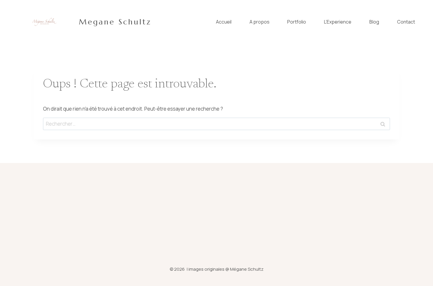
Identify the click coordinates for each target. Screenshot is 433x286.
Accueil (224, 22)
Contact (406, 22)
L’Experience (337, 22)
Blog (374, 22)
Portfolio (296, 22)
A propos (259, 22)
